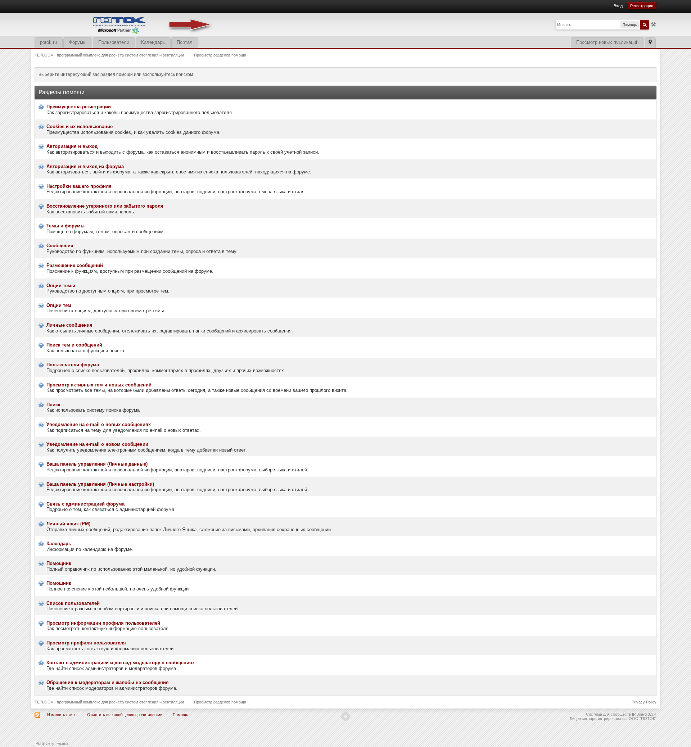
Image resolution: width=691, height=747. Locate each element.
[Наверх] (345, 716)
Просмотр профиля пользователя (86, 643)
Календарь (153, 42)
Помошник (58, 583)
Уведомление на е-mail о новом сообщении (97, 444)
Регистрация (641, 6)
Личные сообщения (69, 325)
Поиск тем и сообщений (74, 345)
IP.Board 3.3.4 (644, 714)
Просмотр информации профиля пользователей (103, 623)
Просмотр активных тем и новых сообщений (99, 385)
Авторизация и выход (72, 146)
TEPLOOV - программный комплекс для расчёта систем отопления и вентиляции (109, 702)
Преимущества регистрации (78, 106)
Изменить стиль (62, 714)
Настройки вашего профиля (79, 186)
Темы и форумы (65, 225)
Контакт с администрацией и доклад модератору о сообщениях (120, 662)
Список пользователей (73, 603)
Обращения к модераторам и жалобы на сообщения (107, 682)
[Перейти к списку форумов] (124, 24)
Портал (185, 42)
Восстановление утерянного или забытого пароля (104, 206)
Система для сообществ (608, 714)
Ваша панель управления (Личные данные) (97, 464)
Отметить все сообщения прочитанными (124, 714)
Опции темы (60, 285)
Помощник (58, 563)
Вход (618, 6)
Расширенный (653, 24)
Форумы (77, 42)
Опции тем (58, 305)
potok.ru (48, 42)
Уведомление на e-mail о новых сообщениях (98, 424)
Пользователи (113, 42)
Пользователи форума (72, 364)
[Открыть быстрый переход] (650, 42)
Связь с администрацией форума (85, 504)
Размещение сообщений (74, 265)
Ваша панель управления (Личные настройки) (100, 484)
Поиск (53, 404)
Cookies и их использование (79, 126)
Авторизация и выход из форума (85, 166)
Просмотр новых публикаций (607, 42)
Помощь (180, 714)
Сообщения (59, 245)
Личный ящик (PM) (68, 523)
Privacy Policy (644, 702)
